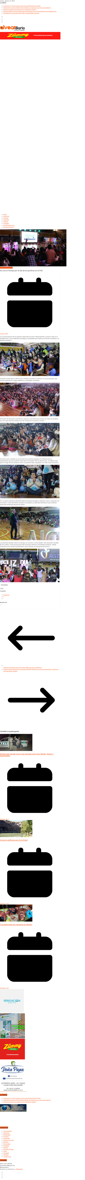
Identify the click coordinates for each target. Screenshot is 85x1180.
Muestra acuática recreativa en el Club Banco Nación (19, 9)
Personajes (6, 1144)
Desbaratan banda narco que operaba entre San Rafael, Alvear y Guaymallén (26, 755)
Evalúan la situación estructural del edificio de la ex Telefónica (22, 667)
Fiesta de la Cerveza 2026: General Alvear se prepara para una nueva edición (27, 8)
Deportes (6, 216)
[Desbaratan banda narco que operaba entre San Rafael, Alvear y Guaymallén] (16, 750)
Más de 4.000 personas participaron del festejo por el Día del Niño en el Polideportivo (29, 11)
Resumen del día (8, 1149)
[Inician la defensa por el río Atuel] (16, 836)
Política (5, 222)
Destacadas (3, 268)
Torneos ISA (7, 1157)
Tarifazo (6, 1155)
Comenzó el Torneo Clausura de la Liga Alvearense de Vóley (22, 6)
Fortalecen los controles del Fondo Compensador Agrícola (21, 13)
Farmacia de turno (9, 225)
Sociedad (6, 223)
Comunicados (7, 1131)
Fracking (6, 1136)
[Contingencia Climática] (13, 1111)
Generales (6, 1138)
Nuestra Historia (8, 227)
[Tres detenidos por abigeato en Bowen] (16, 921)
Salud (5, 1151)
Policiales (6, 220)
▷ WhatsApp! (19, 1169)
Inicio (5, 214)
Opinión (5, 218)
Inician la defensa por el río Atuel (14, 840)
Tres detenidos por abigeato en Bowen (16, 924)
